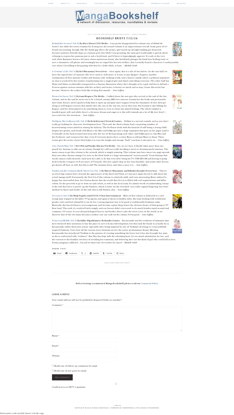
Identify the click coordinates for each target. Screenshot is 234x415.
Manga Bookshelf (117, 16)
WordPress (128, 408)
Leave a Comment (139, 34)
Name (55, 336)
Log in (118, 405)
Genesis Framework (149, 408)
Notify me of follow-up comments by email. (76, 366)
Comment (57, 305)
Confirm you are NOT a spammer (69, 387)
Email (55, 346)
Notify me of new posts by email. (70, 371)
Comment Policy (149, 283)
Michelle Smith (122, 34)
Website (56, 356)
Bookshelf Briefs (122, 263)
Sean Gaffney (106, 34)
